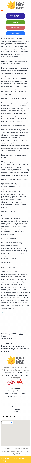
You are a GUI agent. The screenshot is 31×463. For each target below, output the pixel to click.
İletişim (15, 412)
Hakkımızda (15, 409)
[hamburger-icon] (2, 10)
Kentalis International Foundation (15, 394)
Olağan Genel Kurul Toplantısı (15, 16)
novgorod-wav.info (8, 267)
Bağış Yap (15, 22)
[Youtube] (14, 416)
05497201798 (24, 375)
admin (21, 334)
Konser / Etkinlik (15, 27)
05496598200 (11, 375)
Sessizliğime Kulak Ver (15, 391)
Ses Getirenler (15, 388)
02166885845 (10, 373)
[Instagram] (10, 416)
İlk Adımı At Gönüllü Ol (15, 396)
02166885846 (23, 373)
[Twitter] (7, 416)
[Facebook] (3, 416)
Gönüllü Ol (15, 33)
